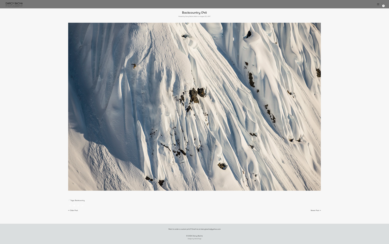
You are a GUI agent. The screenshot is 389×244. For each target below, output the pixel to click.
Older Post (74, 210)
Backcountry (80, 200)
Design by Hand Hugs (194, 238)
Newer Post (315, 210)
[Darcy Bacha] (70, 205)
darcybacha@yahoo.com (211, 229)
